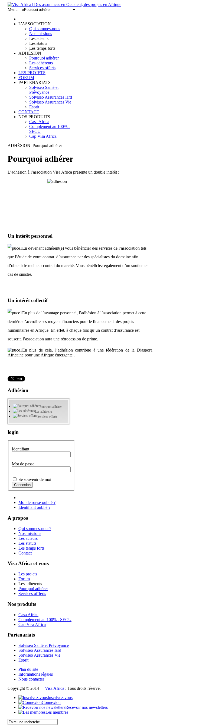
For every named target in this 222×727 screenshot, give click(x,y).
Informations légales (35, 674)
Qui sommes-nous (44, 28)
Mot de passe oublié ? (37, 502)
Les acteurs (28, 538)
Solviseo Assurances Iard (50, 97)
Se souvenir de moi (34, 479)
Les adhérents (41, 63)
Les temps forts (31, 548)
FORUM (26, 77)
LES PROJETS (31, 72)
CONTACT (28, 111)
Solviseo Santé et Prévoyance (43, 90)
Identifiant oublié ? (34, 507)
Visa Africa (54, 688)
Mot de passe (23, 464)
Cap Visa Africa (43, 136)
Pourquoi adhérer (44, 58)
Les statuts (27, 543)
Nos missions (40, 33)
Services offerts (42, 67)
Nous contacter (31, 679)
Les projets (27, 574)
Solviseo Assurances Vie (50, 102)
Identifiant (20, 449)
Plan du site (28, 669)
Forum (24, 578)
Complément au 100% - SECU (44, 619)
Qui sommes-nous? (34, 528)
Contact (25, 553)
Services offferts (32, 593)
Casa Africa (39, 121)
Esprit (34, 107)
